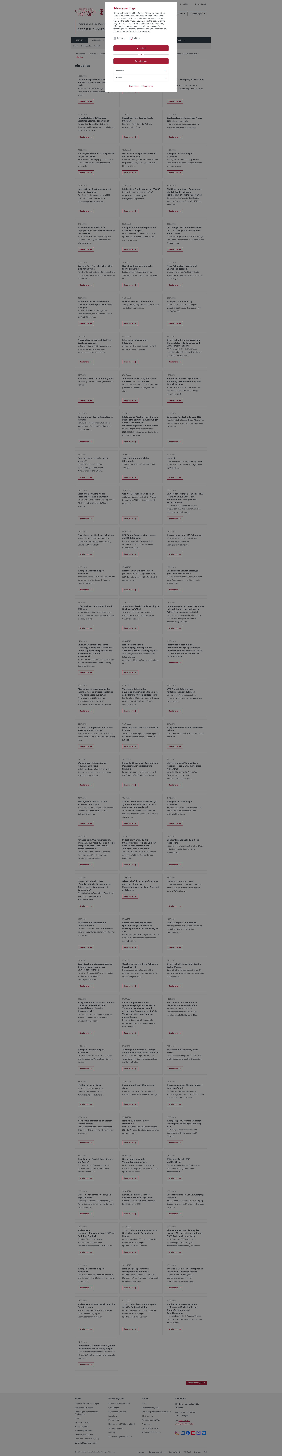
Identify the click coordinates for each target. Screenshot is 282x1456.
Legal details (134, 86)
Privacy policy (147, 86)
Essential (121, 38)
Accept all (141, 48)
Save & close (141, 61)
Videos (137, 38)
